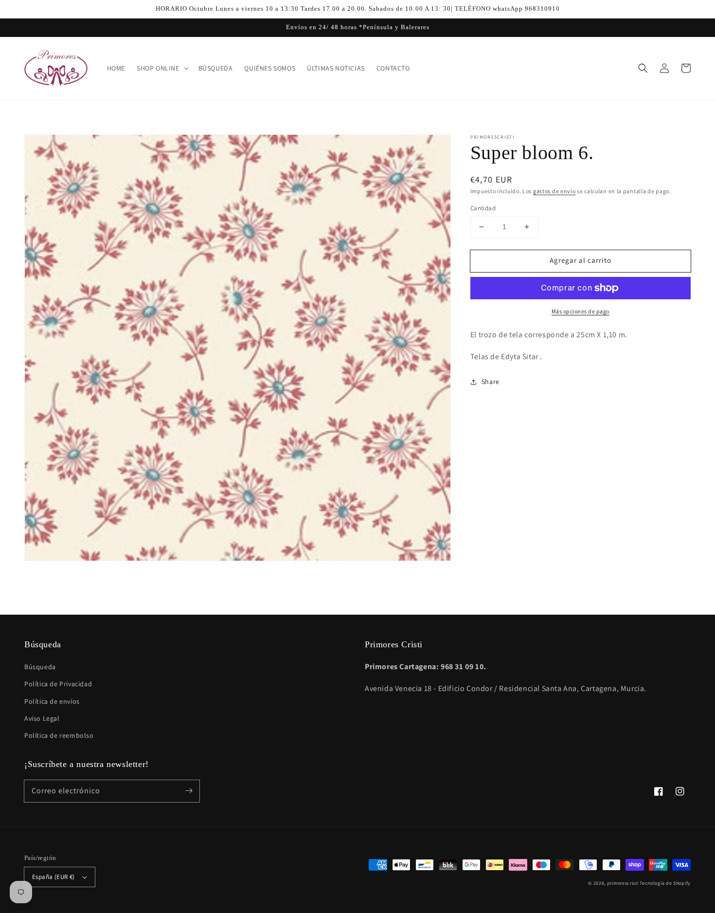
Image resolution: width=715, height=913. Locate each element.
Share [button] (491, 381)
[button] (643, 68)
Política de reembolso (59, 735)
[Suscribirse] (188, 791)
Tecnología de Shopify (665, 883)
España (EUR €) (53, 877)
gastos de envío (554, 191)
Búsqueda (40, 666)
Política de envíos (52, 701)
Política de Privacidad (58, 683)
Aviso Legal (42, 718)
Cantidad (483, 208)
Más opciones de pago (580, 311)
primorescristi (623, 883)
